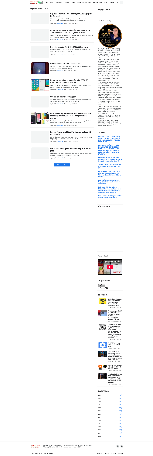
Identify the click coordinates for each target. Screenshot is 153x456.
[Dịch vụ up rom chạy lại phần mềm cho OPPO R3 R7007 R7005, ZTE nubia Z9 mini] (40, 85)
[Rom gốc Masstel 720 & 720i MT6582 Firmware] (40, 52)
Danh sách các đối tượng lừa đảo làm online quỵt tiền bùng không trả (110, 196)
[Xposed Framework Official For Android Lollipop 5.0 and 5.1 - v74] (40, 137)
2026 (110, 395)
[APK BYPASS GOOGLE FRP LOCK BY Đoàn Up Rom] (102, 345)
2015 (110, 430)
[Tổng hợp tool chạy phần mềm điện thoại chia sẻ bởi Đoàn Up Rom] (102, 367)
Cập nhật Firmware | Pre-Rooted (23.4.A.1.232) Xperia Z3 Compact (71, 15)
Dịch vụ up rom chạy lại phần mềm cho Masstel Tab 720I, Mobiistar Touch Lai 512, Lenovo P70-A (70, 31)
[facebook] (117, 446)
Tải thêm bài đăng (61, 165)
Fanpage (120, 453)
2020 (110, 414)
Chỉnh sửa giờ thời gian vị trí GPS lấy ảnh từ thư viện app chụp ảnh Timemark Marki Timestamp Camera (115, 302)
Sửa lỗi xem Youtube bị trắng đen (63, 97)
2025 (110, 398)
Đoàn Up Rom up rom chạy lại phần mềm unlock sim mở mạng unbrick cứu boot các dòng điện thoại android (70, 115)
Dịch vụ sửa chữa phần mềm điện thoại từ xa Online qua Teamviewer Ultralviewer (109, 182)
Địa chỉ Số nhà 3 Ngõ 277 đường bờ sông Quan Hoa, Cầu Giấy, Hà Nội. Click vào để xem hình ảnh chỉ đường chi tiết (109, 174)
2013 (110, 436)
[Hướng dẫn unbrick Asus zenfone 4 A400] (40, 68)
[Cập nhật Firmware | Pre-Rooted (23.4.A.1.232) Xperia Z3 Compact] (40, 18)
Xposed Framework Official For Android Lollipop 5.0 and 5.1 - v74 (70, 133)
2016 (110, 426)
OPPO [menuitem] (73, 2)
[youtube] (121, 446)
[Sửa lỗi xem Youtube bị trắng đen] (40, 101)
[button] (118, 2)
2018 (110, 420)
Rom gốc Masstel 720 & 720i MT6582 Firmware (69, 47)
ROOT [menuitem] (105, 2)
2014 (110, 433)
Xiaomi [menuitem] (67, 2)
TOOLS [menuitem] (112, 2)
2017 (110, 423)
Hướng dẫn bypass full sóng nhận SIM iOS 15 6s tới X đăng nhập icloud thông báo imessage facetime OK (110, 159)
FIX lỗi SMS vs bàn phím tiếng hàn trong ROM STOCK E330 (71, 150)
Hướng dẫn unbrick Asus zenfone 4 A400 (66, 64)
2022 (110, 408)
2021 (110, 411)
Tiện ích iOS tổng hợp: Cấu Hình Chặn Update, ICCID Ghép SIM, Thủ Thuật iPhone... (109, 166)
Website (99, 453)
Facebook (113, 453)
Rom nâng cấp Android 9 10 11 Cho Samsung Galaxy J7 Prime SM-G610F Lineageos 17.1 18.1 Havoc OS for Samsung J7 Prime (115, 315)
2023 (110, 404)
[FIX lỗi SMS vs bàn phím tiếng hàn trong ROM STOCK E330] (40, 153)
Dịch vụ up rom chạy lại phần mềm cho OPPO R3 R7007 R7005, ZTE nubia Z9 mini (69, 81)
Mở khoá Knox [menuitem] (97, 2)
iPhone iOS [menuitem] (59, 2)
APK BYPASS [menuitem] (49, 2)
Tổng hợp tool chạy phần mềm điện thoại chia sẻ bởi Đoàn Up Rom (115, 367)
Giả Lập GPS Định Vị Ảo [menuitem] (84, 2)
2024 (110, 401)
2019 (110, 417)
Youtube (106, 453)
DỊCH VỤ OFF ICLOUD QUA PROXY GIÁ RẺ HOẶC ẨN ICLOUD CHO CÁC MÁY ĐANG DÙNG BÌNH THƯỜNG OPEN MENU (109, 139)
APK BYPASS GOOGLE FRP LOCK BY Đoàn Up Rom (114, 344)
